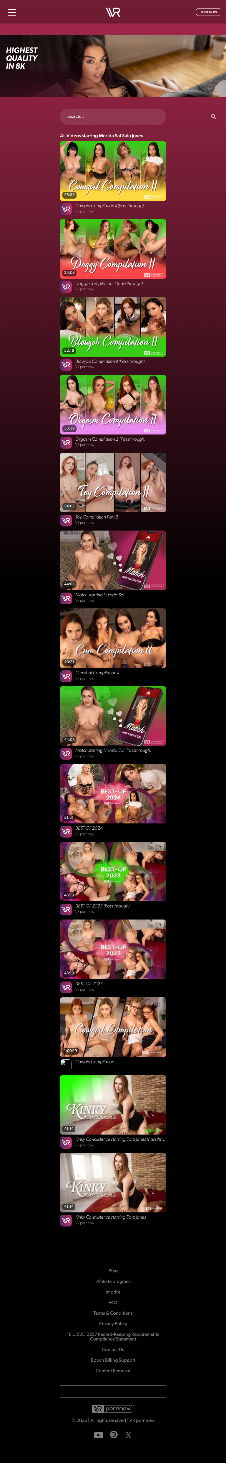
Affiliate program (113, 1281)
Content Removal (113, 1371)
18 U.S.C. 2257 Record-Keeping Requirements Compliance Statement (113, 1337)
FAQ (113, 1303)
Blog (113, 1271)
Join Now (208, 12)
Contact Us (113, 1350)
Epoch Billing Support (113, 1360)
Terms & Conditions (113, 1313)
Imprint (113, 1292)
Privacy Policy (113, 1324)
